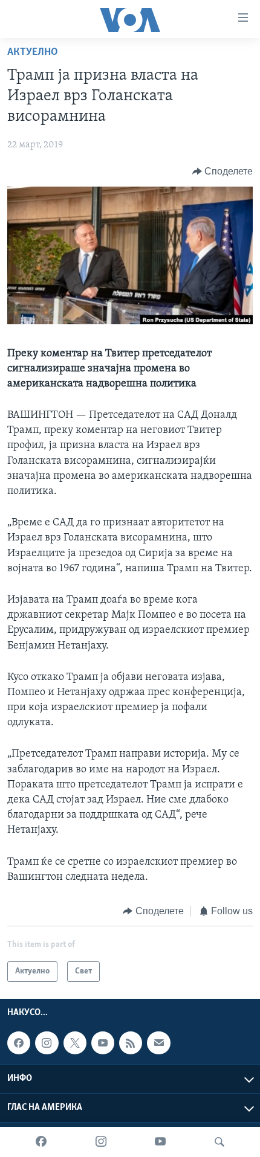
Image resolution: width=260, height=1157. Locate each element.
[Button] (222, 171)
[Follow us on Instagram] (46, 1043)
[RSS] (130, 1043)
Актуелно (32, 52)
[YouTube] (160, 1142)
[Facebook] (41, 1142)
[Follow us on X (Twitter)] (74, 1043)
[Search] (219, 1142)
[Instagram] (101, 1142)
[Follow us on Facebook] (18, 1043)
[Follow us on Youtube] (102, 1043)
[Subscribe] (158, 1043)
